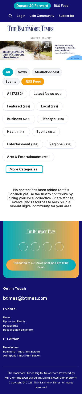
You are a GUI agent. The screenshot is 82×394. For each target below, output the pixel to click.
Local (49, 106)
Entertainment (22, 144)
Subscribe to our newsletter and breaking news (41, 265)
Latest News (48, 93)
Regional (60, 144)
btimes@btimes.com (25, 298)
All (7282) (15, 93)
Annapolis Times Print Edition (22, 355)
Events (11, 81)
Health (16, 131)
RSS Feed (61, 6)
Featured (18, 106)
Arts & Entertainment (28, 157)
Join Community (41, 16)
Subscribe (66, 16)
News (22, 72)
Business (18, 119)
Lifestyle (52, 119)
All (8, 72)
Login (21, 16)
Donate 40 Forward (32, 6)
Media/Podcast (47, 72)
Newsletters (11, 347)
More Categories (23, 169)
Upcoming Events (14, 321)
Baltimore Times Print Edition (21, 351)
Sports (45, 131)
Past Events (10, 325)
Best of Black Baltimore (18, 329)
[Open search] (10, 15)
